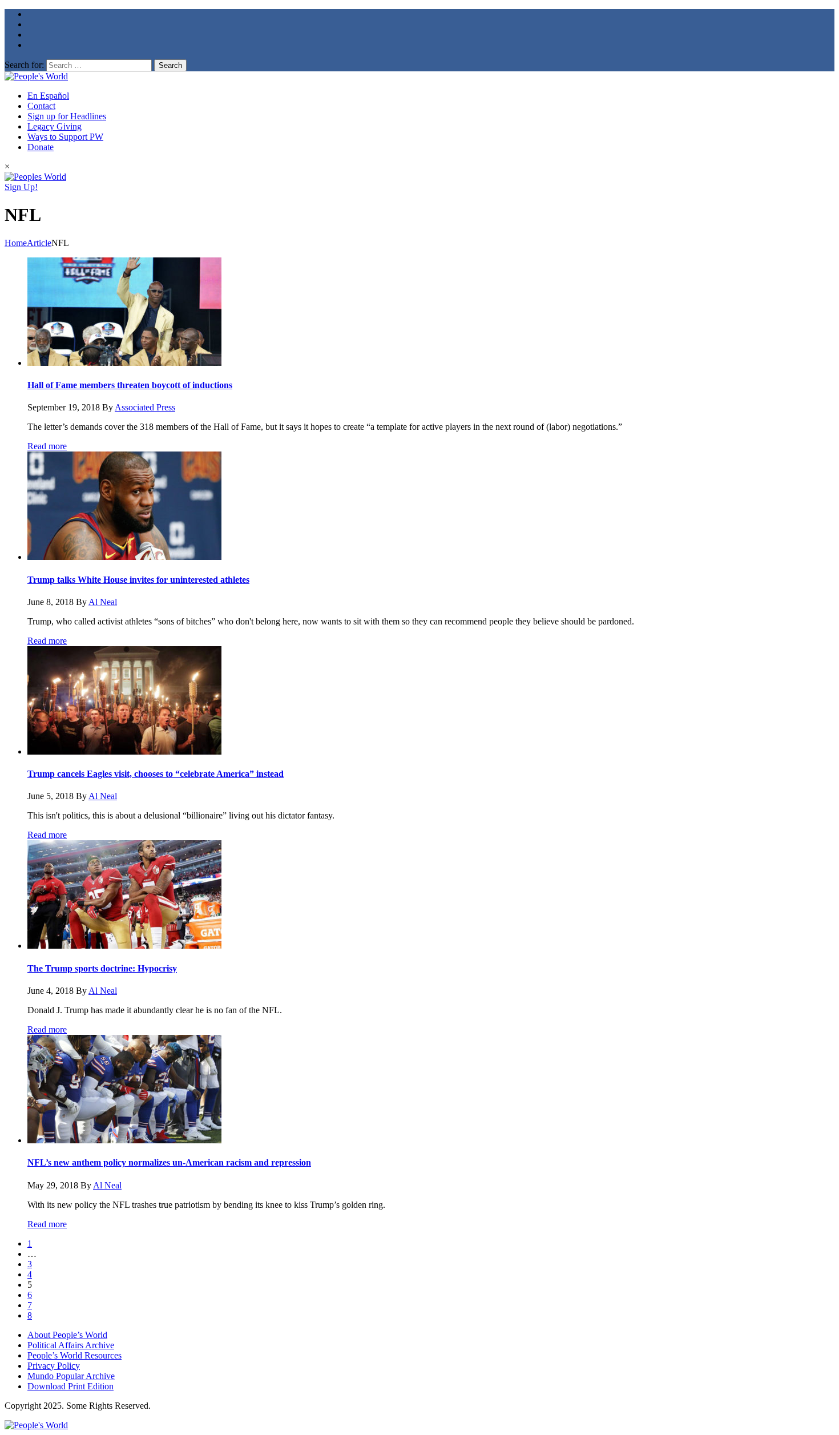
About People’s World (67, 1335)
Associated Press (145, 407)
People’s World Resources (74, 1355)
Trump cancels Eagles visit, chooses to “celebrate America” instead (155, 774)
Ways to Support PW (65, 137)
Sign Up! (21, 187)
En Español (48, 95)
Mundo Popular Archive (71, 1376)
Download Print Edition (70, 1386)
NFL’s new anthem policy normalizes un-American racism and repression (169, 1162)
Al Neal (102, 602)
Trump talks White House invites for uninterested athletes (138, 580)
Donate (40, 147)
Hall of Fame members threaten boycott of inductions (129, 385)
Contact (41, 106)
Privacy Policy (53, 1365)
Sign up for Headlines (66, 116)
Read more (47, 446)
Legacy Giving (54, 126)
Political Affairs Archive (70, 1345)
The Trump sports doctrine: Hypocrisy (102, 968)
